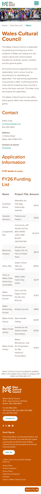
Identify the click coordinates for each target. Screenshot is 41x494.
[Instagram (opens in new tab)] (6, 426)
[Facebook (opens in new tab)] (3, 426)
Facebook (6, 148)
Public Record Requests (11, 474)
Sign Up (9, 452)
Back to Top (31, 489)
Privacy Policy (7, 466)
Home (5, 25)
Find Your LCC (16, 25)
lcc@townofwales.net (11, 124)
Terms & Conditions (9, 468)
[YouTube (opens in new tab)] (9, 426)
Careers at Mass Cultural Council (14, 480)
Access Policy (7, 471)
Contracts (6, 477)
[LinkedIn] (12, 426)
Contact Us (10, 418)
